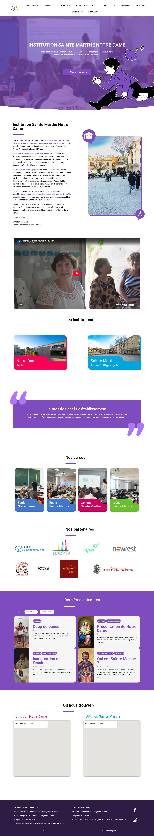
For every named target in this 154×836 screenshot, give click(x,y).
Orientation (141, 5)
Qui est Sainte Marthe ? (116, 661)
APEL (94, 5)
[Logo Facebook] (135, 810)
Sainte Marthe (62, 5)
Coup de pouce (46, 626)
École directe (77, 12)
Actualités (47, 5)
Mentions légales (109, 830)
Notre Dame (80, 5)
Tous (19, 612)
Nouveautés (126, 5)
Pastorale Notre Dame (114, 621)
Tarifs (113, 5)
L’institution (31, 5)
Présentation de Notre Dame (116, 628)
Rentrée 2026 (94, 12)
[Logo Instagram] (135, 819)
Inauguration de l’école (47, 661)
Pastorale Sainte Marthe (105, 653)
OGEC (104, 5)
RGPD (45, 830)
